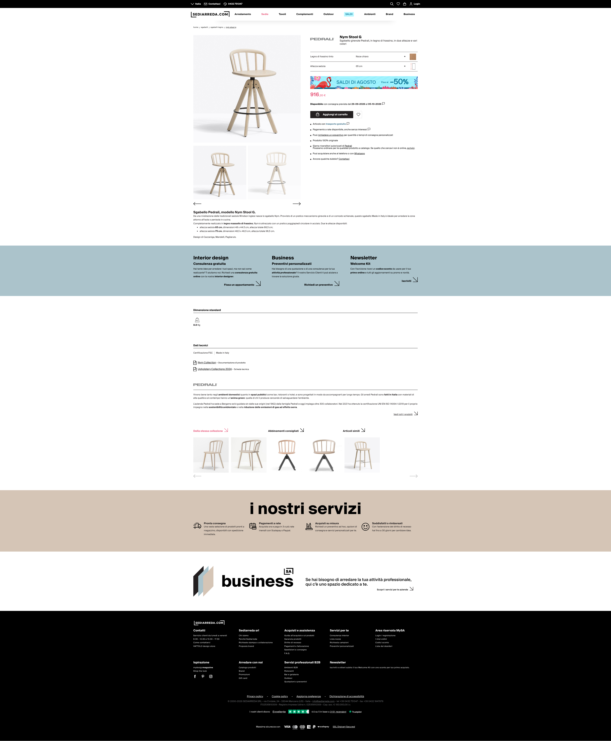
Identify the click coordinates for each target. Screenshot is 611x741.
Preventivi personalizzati (342, 646)
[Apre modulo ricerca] (391, 4)
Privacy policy (255, 696)
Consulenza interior (339, 635)
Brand (389, 14)
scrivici (410, 148)
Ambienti (370, 14)
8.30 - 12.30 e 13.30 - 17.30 (206, 639)
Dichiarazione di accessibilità (347, 696)
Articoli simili (351, 430)
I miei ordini (381, 639)
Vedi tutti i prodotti (403, 414)
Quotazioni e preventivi (295, 681)
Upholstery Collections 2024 (215, 369)
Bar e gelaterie (291, 674)
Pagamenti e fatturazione (296, 646)
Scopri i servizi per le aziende (392, 590)
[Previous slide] (197, 476)
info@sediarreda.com (323, 701)
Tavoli (282, 14)
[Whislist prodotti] (398, 4)
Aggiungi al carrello (335, 114)
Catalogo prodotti (247, 667)
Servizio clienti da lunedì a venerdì (210, 635)
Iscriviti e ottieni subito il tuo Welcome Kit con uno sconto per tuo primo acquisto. (370, 667)
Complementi (304, 14)
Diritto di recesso (292, 642)
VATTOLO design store (204, 646)
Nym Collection (207, 362)
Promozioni (244, 674)
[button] (219, 172)
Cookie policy (280, 696)
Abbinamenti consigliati (283, 430)
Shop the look (200, 671)
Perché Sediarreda (248, 639)
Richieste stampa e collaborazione (256, 642)
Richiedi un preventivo (318, 284)
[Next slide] (297, 203)
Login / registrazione (385, 635)
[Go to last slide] (197, 203)
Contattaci (344, 159)
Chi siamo (244, 635)
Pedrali (348, 146)
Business (409, 14)
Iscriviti (406, 281)
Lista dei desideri (383, 646)
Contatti (199, 630)
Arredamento (243, 14)
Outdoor (328, 14)
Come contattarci (201, 642)
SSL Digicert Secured (344, 727)
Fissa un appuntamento (239, 284)
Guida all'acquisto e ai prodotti (299, 635)
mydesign (203, 667)
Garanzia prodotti (292, 639)
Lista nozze (335, 639)
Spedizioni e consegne (295, 649)
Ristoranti (289, 671)
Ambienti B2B (291, 667)
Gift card (243, 678)
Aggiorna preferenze (308, 696)
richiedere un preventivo (330, 135)
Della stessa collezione (208, 430)
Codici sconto (382, 642)
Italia (198, 4)
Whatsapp (359, 154)
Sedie (265, 14)
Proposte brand (246, 646)
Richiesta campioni (339, 642)
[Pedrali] (322, 39)
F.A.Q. (287, 653)
